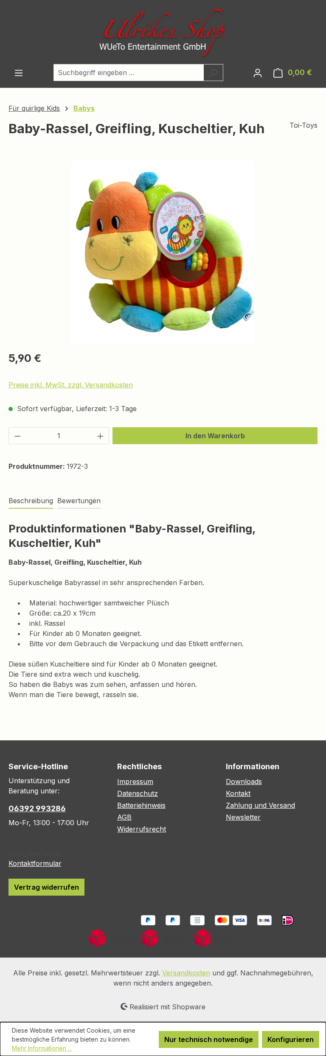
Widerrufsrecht (141, 829)
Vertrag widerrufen (46, 887)
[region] (163, 252)
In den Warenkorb (215, 435)
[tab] (30, 501)
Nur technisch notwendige (208, 1039)
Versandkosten (186, 973)
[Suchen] (213, 72)
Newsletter (243, 817)
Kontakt (238, 793)
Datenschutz (137, 793)
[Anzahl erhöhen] (101, 435)
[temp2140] (162, 252)
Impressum (135, 781)
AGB (124, 817)
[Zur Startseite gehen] (163, 32)
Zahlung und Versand (260, 805)
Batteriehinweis (141, 805)
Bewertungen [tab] (79, 500)
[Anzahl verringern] (17, 435)
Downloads (244, 781)
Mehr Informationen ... (42, 1048)
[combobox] (128, 72)
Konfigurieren (290, 1039)
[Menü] (18, 72)
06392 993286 (37, 808)
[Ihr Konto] (257, 72)
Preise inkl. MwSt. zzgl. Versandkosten (70, 385)
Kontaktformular (34, 863)
